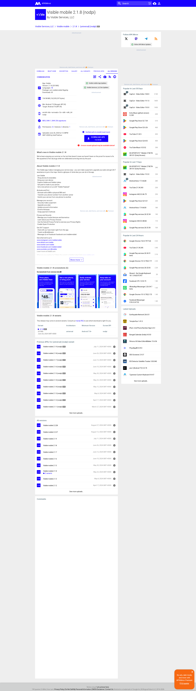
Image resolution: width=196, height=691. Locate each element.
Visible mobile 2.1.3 (50, 479)
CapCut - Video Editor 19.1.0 (139, 101)
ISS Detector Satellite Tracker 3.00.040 (143, 361)
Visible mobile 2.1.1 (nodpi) (52, 407)
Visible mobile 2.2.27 (50, 432)
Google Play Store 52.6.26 (138, 127)
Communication (43, 77)
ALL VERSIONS (112, 71)
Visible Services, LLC (62, 17)
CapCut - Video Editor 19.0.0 (139, 107)
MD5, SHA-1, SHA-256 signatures (54, 121)
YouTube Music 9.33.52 (137, 147)
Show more (75, 260)
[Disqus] (76, 589)
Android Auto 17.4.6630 (137, 208)
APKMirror (46, 3)
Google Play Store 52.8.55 (138, 141)
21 (53, 127)
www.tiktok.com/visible (45, 242)
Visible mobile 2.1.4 (50, 471)
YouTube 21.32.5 (135, 134)
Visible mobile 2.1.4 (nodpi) (52, 380)
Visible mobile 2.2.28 (50, 425)
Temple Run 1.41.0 (136, 321)
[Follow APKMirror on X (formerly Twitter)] (126, 39)
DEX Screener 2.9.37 (136, 355)
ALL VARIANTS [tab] (85, 71)
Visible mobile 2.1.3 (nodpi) (52, 393)
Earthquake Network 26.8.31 (139, 315)
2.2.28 (59, 272)
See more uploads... (76, 413)
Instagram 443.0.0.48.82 (138, 221)
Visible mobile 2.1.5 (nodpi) (52, 373)
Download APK (98, 138)
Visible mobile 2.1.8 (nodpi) (52, 353)
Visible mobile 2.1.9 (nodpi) (52, 347)
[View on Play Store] (105, 77)
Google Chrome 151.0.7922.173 (140, 294)
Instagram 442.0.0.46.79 (138, 194)
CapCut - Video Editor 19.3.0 (139, 174)
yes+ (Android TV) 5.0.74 (138, 368)
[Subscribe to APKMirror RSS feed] (156, 39)
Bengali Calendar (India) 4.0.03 (140, 335)
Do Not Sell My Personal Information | (78, 689)
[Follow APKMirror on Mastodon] (136, 39)
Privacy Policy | (59, 689)
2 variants (48, 473)
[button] (94, 77)
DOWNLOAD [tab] (40, 71)
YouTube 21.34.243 (136, 187)
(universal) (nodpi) (88, 26)
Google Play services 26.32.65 (140, 268)
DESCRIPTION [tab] (63, 71)
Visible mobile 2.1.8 (50, 445)
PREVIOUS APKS (99, 71)
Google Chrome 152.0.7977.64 (140, 241)
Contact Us (109, 689)
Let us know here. (103, 687)
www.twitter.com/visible (45, 245)
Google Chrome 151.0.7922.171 (140, 261)
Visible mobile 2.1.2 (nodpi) (52, 400)
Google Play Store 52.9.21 (138, 201)
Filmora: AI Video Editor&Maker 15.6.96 (143, 341)
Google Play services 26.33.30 (140, 228)
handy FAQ (80, 321)
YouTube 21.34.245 (136, 248)
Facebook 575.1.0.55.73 (137, 281)
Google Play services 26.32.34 (140, 214)
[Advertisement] (76, 50)
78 (52, 88)
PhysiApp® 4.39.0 (135, 348)
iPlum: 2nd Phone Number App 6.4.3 (142, 328)
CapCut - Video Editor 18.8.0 (139, 94)
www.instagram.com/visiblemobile (49, 240)
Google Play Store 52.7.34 (138, 121)
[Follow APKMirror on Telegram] (146, 39)
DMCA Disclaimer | (98, 689)
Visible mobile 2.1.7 (50, 452)
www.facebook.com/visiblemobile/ (49, 247)
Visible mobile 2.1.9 (50, 439)
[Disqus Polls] (76, 530)
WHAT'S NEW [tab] (52, 71)
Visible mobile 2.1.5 (50, 465)
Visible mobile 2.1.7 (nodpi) (52, 360)
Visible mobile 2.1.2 (50, 485)
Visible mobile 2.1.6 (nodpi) (52, 367)
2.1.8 (75, 26)
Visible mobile (63, 26)
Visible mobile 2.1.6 (50, 459)
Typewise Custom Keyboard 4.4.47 (141, 375)
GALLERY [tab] (74, 71)
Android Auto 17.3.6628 (137, 181)
